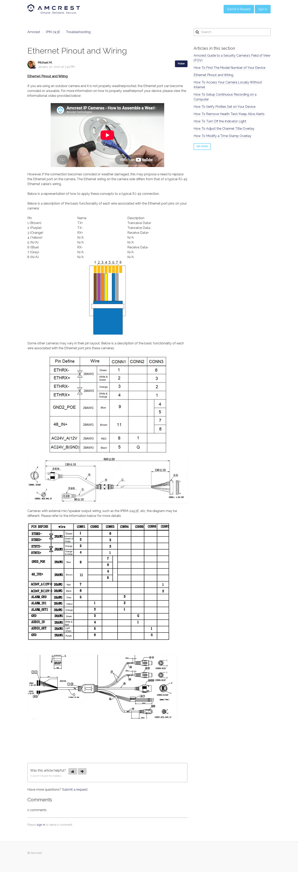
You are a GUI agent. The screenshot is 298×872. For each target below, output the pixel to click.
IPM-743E (53, 32)
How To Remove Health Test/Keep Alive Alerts (229, 114)
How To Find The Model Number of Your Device (229, 68)
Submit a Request (239, 9)
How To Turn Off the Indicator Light (220, 121)
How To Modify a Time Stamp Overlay (222, 136)
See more (202, 146)
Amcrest (33, 32)
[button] (72, 771)
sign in (41, 824)
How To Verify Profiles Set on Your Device (224, 107)
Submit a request (75, 789)
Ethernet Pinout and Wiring (213, 75)
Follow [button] (181, 63)
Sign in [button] (262, 9)
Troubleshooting (78, 32)
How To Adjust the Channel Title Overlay (224, 128)
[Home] (53, 9)
